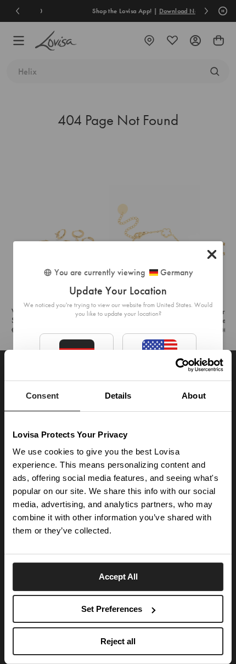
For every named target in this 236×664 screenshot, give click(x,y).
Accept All (118, 576)
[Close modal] (212, 254)
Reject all (118, 641)
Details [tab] (118, 395)
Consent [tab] (42, 395)
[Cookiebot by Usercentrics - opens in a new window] (175, 365)
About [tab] (194, 395)
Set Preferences (111, 609)
